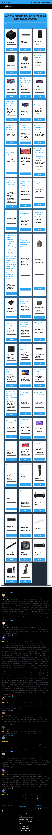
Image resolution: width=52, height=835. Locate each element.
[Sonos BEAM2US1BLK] (25, 31)
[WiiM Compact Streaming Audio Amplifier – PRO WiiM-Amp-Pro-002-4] (25, 322)
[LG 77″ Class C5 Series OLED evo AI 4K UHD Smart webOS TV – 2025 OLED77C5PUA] (25, 420)
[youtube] (40, 808)
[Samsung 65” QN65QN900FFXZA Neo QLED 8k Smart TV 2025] (25, 125)
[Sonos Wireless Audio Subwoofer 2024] (11, 55)
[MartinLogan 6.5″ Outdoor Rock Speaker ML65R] (39, 240)
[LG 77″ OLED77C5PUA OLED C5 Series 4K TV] (11, 78)
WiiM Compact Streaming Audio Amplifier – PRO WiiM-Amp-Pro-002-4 (25, 331)
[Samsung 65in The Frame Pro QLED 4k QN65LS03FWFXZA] (25, 442)
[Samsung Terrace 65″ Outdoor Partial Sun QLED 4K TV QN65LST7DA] (11, 465)
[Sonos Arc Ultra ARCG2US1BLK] (11, 541)
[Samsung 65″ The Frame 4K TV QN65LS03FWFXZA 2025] (25, 181)
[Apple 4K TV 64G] (11, 565)
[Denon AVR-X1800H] (11, 516)
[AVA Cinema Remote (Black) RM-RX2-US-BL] (11, 323)
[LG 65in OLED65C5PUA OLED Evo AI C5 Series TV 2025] (39, 78)
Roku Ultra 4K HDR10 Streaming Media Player (11, 218)
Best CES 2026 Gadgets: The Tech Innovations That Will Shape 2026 (25, 828)
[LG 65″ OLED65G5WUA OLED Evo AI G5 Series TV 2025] (25, 78)
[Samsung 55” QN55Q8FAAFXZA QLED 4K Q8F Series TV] (39, 102)
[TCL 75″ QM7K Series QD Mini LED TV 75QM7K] (39, 392)
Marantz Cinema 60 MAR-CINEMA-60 (25, 504)
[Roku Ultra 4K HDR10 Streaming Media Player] (7, 213)
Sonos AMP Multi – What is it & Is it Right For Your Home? (25, 821)
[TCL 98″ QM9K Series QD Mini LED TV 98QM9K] (25, 392)
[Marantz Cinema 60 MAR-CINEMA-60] (25, 490)
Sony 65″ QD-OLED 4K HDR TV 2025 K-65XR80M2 (25, 379)
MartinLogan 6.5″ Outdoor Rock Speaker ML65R (39, 261)
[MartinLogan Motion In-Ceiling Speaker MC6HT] (11, 299)
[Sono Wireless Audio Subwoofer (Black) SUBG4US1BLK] (11, 345)
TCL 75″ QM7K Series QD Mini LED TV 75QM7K (39, 402)
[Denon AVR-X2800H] (39, 491)
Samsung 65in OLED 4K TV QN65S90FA (10, 452)
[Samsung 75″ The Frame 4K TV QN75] (39, 182)
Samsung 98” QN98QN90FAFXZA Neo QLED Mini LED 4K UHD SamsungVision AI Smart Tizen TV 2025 (40, 165)
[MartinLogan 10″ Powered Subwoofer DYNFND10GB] (39, 299)
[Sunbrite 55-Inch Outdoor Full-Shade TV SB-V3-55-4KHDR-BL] (25, 212)
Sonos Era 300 (10, 42)
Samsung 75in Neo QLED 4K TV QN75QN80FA (39, 430)
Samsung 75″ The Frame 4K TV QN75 (39, 191)
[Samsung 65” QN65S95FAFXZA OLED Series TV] (11, 125)
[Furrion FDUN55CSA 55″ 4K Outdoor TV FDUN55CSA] (11, 235)
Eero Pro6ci (38, 528)
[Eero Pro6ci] (39, 516)
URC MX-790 (38, 478)
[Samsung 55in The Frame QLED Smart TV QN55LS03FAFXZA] (39, 443)
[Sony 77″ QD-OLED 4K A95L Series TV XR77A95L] (11, 370)
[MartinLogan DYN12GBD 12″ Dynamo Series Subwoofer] (39, 55)
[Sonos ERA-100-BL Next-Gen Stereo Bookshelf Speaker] (39, 31)
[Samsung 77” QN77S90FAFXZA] (11, 150)
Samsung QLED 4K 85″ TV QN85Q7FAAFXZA (25, 529)
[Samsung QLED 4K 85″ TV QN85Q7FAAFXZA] (25, 516)
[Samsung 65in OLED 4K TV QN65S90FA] (11, 443)
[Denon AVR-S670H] (39, 541)
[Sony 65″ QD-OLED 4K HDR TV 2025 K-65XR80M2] (25, 369)
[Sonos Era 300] (11, 31)
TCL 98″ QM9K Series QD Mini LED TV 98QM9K (25, 402)
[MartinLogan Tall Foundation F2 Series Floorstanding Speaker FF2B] (25, 240)
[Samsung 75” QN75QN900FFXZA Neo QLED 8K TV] (39, 125)
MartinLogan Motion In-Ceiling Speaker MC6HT (11, 310)
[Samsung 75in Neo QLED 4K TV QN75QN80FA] (39, 420)
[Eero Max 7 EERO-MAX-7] (25, 465)
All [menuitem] (5, 24)
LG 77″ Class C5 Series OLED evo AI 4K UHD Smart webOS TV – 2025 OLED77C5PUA (25, 429)
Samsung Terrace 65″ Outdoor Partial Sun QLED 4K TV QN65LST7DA (11, 476)
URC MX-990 (24, 576)
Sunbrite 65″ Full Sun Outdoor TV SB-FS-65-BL (39, 221)
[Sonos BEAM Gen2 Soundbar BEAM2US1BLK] (39, 346)
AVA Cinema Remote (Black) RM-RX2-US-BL (10, 330)
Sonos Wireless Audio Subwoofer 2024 (11, 65)
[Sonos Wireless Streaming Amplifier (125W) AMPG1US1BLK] (25, 346)
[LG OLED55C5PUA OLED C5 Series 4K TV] (25, 102)
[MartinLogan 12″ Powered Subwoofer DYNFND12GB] (25, 55)
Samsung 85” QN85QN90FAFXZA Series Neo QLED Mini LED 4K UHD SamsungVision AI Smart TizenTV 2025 (25, 161)
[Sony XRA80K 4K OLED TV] (11, 492)
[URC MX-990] (25, 565)
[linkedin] (43, 808)
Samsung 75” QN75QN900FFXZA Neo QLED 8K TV (40, 134)
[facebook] (36, 808)
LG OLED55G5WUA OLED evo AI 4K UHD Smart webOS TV (11, 111)
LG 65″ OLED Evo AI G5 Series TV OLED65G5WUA (11, 427)
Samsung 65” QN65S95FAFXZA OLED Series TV (11, 134)
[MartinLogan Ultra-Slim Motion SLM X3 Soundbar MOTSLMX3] (25, 300)
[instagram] (38, 808)
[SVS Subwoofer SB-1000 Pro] (25, 541)
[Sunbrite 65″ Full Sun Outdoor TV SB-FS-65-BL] (39, 212)
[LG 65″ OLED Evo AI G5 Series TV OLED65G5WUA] (11, 420)
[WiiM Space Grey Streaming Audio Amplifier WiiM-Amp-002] (39, 323)
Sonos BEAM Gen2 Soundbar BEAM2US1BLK (39, 356)
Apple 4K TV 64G (11, 576)
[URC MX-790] (39, 465)
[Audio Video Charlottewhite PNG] (9, 5)
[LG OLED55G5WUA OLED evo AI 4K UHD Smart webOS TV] (11, 102)
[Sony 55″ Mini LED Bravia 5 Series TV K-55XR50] (39, 370)
